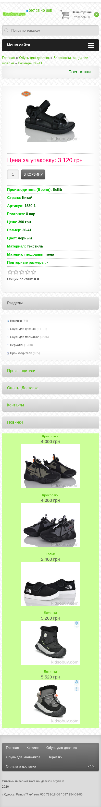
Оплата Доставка (22, 388)
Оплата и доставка (21, 766)
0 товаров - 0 (82, 15)
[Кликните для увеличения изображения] (50, 116)
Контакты (15, 405)
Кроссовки (50, 436)
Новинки (16, 321)
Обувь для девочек (23, 329)
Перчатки (16, 345)
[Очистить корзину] (96, 14)
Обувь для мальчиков (24, 337)
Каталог (32, 748)
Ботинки (50, 613)
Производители (21, 353)
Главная (12, 748)
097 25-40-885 (40, 11)
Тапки (50, 554)
